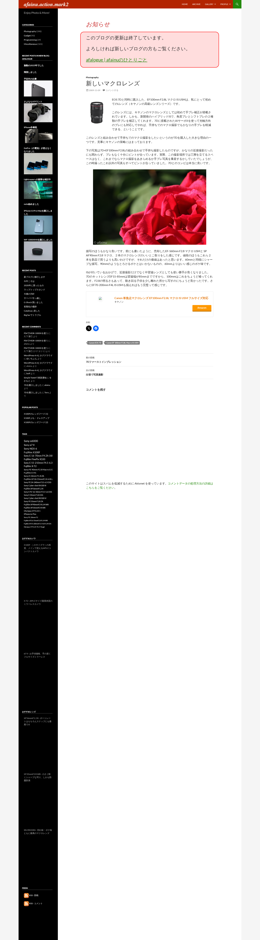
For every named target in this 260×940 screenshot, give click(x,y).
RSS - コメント (36, 903)
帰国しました (30, 72)
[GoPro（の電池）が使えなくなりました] (38, 163)
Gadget (27, 35)
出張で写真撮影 (94, 372)
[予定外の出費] (38, 88)
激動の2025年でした (34, 65)
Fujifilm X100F (32, 452)
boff (28, 373)
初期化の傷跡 (30, 306)
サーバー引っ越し (32, 298)
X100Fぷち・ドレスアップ (36, 418)
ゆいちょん (31, 358)
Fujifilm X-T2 (30, 466)
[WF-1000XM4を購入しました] (38, 250)
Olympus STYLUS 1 (32, 511)
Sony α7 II (29, 444)
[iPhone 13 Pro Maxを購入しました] (38, 225)
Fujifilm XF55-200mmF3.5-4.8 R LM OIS (37, 524)
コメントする (112, 90)
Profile (224, 4)
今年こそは (29, 281)
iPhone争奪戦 (30, 127)
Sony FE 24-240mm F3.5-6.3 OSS (37, 482)
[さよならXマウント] (38, 112)
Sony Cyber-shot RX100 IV (35, 498)
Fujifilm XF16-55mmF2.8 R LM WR (36, 521)
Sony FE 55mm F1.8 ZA (33, 501)
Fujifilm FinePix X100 (34, 459)
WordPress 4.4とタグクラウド (38, 355)
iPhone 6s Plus (30, 514)
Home (185, 4)
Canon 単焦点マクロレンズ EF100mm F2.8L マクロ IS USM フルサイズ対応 (161, 298)
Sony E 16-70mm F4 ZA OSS (38, 455)
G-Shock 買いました (33, 302)
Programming (30, 39)
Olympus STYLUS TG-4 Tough (34, 527)
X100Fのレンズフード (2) (36, 422)
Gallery (209, 4)
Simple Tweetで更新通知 (35, 377)
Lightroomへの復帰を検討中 (37, 179)
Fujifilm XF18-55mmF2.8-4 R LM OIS (41, 479)
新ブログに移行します (34, 277)
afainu (47, 385)
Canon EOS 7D (95, 343)
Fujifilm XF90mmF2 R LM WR (36, 504)
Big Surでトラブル (32, 315)
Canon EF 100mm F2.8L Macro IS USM (122, 343)
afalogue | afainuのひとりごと (116, 59)
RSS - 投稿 (33, 895)
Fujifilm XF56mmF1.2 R (33, 488)
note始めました (31, 204)
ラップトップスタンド (34, 289)
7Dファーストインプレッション (103, 359)
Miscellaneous (30, 44)
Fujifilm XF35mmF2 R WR (34, 508)
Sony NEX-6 (30, 448)
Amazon (201, 307)
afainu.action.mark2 (46, 4)
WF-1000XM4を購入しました (38, 239)
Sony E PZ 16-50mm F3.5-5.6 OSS (38, 492)
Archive (196, 4)
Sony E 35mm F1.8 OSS (33, 495)
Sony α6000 (31, 440)
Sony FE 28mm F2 (31, 517)
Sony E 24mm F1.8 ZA (34, 476)
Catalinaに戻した (32, 310)
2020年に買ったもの (34, 285)
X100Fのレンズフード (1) (36, 413)
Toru (46, 392)
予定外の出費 (30, 78)
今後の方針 (29, 294)
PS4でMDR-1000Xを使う (36, 333)
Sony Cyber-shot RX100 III (35, 485)
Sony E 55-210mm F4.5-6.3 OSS (40, 462)
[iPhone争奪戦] (38, 135)
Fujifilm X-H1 (30, 472)
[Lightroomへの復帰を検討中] (38, 189)
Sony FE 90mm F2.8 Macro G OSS (39, 469)
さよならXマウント (33, 101)
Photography (92, 77)
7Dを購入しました (33, 385)
